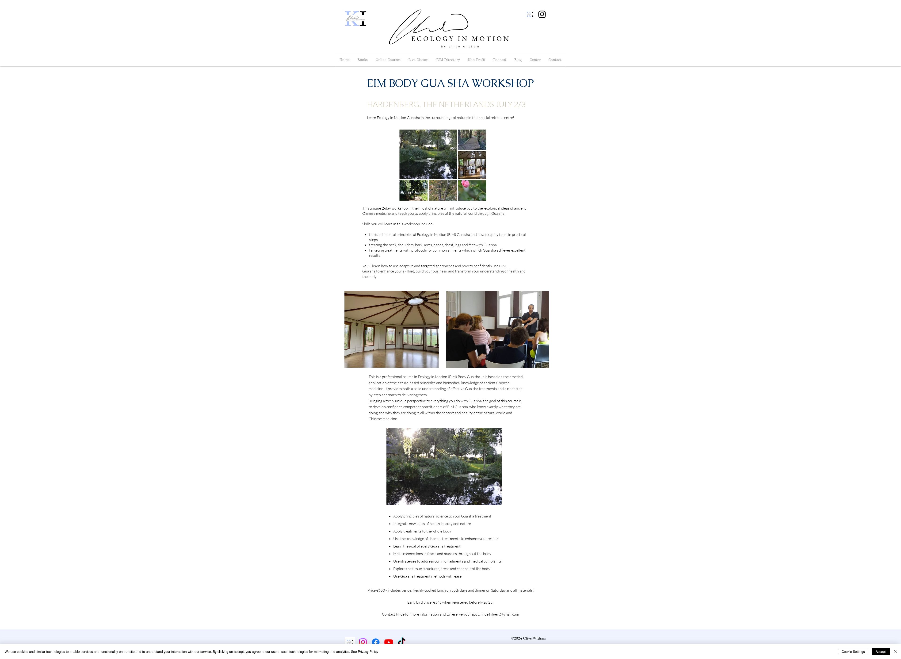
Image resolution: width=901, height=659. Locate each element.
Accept (881, 651)
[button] (499, 60)
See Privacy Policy (364, 651)
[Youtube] (389, 642)
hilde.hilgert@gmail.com (500, 614)
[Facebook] (376, 642)
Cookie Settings (853, 651)
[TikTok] (402, 642)
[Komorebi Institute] (350, 642)
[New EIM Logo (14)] (530, 14)
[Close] (895, 651)
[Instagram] (542, 14)
